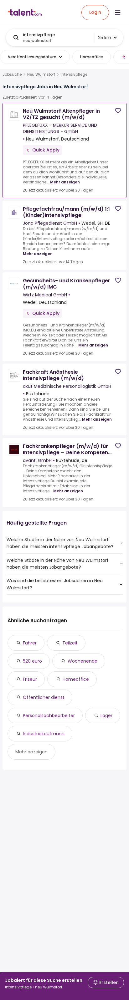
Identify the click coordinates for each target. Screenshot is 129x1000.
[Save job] (118, 110)
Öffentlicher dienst (43, 697)
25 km (104, 37)
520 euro (32, 661)
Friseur (30, 679)
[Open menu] (117, 12)
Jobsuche (12, 74)
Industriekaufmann (43, 734)
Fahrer (30, 643)
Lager (106, 715)
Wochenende (82, 661)
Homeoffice (76, 679)
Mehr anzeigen (65, 182)
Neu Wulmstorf (41, 74)
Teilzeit (70, 643)
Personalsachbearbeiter (49, 715)
